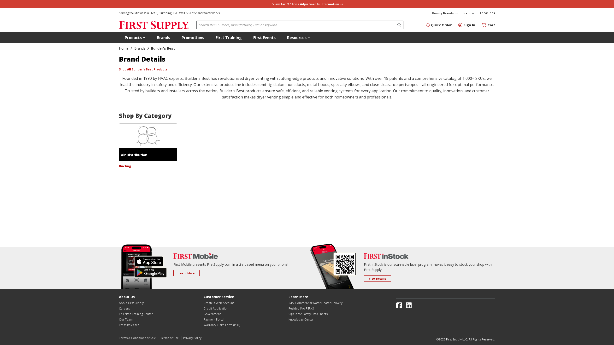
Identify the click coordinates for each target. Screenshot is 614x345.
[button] (135, 37)
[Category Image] (148, 135)
